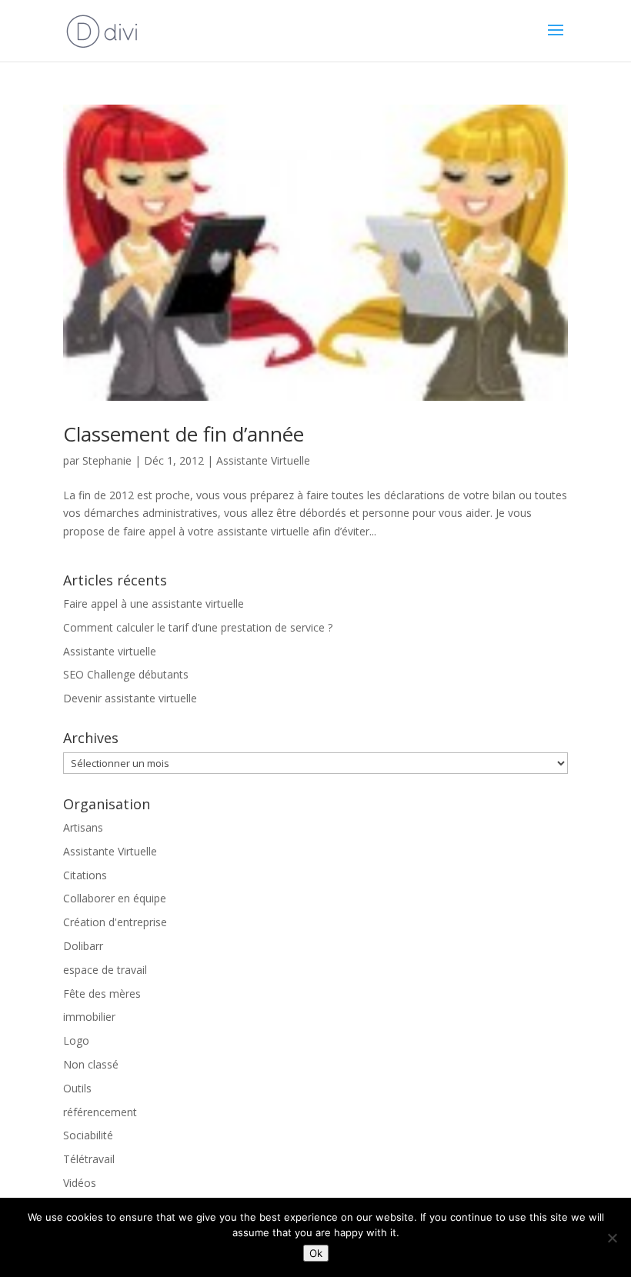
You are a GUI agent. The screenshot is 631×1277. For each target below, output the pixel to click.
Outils (77, 1088)
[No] (611, 1237)
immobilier (89, 1016)
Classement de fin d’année (183, 434)
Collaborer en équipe (114, 898)
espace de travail (105, 969)
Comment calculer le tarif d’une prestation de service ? (197, 627)
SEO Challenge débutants (126, 674)
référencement (100, 1112)
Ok (315, 1253)
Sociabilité (88, 1135)
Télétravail (89, 1159)
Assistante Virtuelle (263, 460)
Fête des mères (102, 993)
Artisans (83, 827)
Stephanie (107, 460)
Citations (85, 875)
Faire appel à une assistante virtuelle (153, 603)
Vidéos (79, 1182)
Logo (76, 1040)
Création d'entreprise (115, 922)
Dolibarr (83, 946)
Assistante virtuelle (109, 651)
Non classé (91, 1064)
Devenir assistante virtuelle (130, 698)
